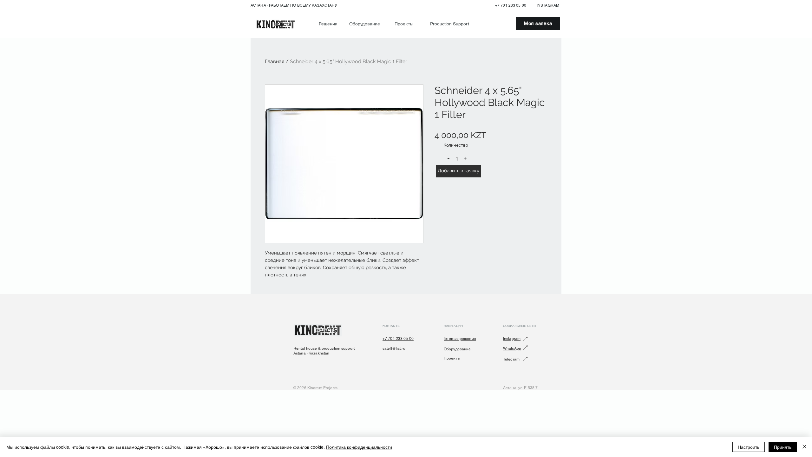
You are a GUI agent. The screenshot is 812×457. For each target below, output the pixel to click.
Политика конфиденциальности (359, 447)
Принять (782, 447)
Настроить (748, 447)
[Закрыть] (804, 447)
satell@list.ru (394, 348)
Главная (274, 61)
